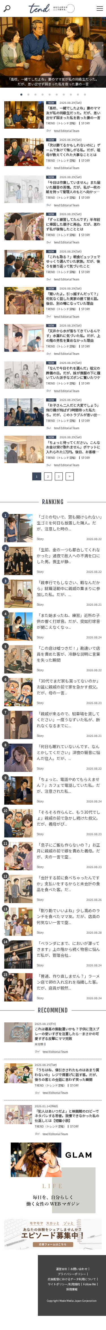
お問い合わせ (78, 1269)
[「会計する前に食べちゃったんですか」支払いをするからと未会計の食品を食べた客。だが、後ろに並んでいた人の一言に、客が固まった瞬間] (20, 889)
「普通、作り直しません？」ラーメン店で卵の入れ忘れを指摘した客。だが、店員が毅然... (68, 982)
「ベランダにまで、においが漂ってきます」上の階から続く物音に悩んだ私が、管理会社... (68, 949)
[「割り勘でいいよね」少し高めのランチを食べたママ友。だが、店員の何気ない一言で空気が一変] (20, 922)
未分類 (39, 1044)
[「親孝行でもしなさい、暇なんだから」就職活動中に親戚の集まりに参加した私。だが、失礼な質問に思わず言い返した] (20, 594)
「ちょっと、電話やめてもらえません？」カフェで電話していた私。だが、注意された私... (68, 785)
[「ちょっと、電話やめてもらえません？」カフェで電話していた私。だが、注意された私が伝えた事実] (20, 790)
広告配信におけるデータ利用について (72, 1279)
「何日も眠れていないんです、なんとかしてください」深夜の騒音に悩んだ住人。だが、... (68, 752)
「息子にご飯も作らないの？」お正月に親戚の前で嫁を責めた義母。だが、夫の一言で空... (68, 851)
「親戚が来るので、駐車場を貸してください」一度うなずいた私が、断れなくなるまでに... (68, 719)
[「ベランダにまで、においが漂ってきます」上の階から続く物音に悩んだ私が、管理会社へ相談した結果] (20, 954)
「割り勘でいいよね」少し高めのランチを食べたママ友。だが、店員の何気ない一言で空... (68, 916)
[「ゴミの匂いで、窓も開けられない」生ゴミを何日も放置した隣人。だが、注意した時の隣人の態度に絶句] (20, 528)
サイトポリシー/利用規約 (64, 1284)
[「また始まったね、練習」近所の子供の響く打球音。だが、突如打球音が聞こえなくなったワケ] (20, 626)
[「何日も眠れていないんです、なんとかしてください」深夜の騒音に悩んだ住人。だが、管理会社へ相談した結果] (20, 758)
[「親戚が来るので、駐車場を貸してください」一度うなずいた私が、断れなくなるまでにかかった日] (20, 725)
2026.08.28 (94, 932)
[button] (21, 95)
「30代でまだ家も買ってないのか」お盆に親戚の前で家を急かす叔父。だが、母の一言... (68, 687)
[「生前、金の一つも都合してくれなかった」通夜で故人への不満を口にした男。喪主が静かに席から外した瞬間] (20, 561)
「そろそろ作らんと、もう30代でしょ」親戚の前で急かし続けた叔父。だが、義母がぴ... (68, 818)
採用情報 (71, 1289)
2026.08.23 (94, 703)
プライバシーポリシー (72, 1274)
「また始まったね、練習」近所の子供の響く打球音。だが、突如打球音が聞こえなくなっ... (68, 621)
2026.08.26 (94, 899)
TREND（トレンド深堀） (62, 123)
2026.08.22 (94, 539)
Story (85, 123)
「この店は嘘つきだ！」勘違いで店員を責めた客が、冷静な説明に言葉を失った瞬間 (68, 654)
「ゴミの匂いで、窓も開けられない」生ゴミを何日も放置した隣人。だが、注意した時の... (69, 523)
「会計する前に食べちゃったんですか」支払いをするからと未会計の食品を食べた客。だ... (68, 883)
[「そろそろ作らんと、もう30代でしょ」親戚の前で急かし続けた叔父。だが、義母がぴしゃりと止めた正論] (20, 823)
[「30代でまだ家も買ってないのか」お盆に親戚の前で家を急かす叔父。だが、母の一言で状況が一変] (20, 692)
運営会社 (61, 1269)
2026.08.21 (94, 604)
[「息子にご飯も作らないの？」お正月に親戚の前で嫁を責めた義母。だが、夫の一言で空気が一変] (20, 856)
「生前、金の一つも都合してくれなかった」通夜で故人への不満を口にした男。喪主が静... (68, 555)
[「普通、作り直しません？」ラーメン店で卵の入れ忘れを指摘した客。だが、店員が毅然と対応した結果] (20, 987)
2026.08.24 (94, 637)
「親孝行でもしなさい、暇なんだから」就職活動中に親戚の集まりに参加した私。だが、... (68, 588)
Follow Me (89, 1284)
